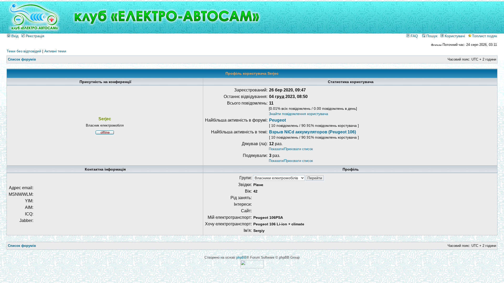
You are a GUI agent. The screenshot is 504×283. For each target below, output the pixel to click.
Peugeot (277, 120)
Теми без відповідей (24, 51)
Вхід (14, 36)
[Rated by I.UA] (252, 267)
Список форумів (22, 59)
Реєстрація (34, 36)
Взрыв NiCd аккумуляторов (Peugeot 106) (312, 132)
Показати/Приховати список (291, 149)
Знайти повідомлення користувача (298, 114)
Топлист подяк (484, 36)
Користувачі (454, 36)
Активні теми (55, 51)
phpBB (241, 257)
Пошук (431, 36)
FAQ (414, 36)
